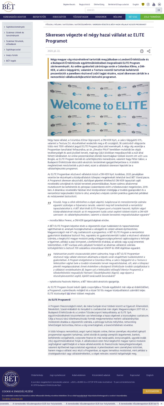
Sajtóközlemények (15, 27)
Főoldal (49, 24)
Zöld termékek (152, 17)
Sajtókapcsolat (13, 50)
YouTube (153, 4)
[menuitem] (15, 17)
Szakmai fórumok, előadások (15, 42)
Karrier (120, 375)
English (136, 4)
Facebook (148, 4)
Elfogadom (152, 391)
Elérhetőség (99, 4)
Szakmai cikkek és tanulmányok (15, 34)
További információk (12, 398)
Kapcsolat (135, 375)
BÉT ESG (133, 17)
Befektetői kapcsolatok (118, 4)
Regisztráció (84, 4)
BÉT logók (11, 61)
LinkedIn (159, 4)
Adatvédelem (78, 375)
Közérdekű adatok (101, 375)
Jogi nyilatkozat (57, 375)
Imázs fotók (12, 55)
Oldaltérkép (37, 375)
